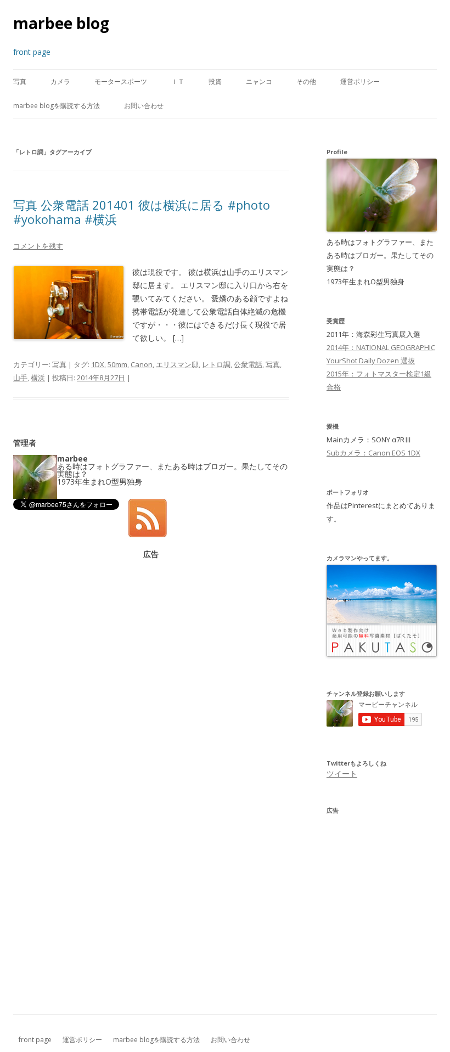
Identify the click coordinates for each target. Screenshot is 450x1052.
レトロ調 (216, 364)
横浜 (38, 377)
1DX (97, 364)
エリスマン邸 (177, 364)
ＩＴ (177, 81)
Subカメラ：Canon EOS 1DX (373, 453)
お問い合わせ (144, 105)
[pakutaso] (382, 654)
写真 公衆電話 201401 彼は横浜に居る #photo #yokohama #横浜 (141, 211)
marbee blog (61, 23)
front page (35, 1039)
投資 (215, 81)
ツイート (342, 773)
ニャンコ (259, 81)
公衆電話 (248, 364)
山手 (20, 377)
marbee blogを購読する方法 (56, 105)
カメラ (60, 81)
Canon (142, 364)
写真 (19, 81)
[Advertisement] (151, 635)
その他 (306, 81)
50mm (117, 364)
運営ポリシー (360, 81)
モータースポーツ (120, 81)
